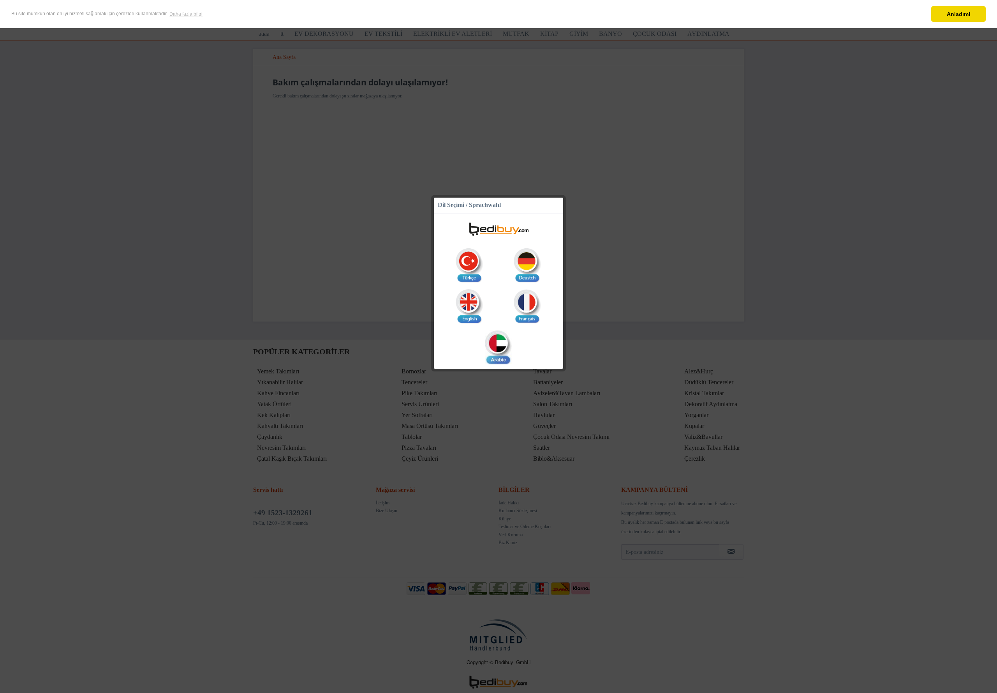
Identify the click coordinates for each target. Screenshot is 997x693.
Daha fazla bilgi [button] (186, 14)
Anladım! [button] (959, 14)
